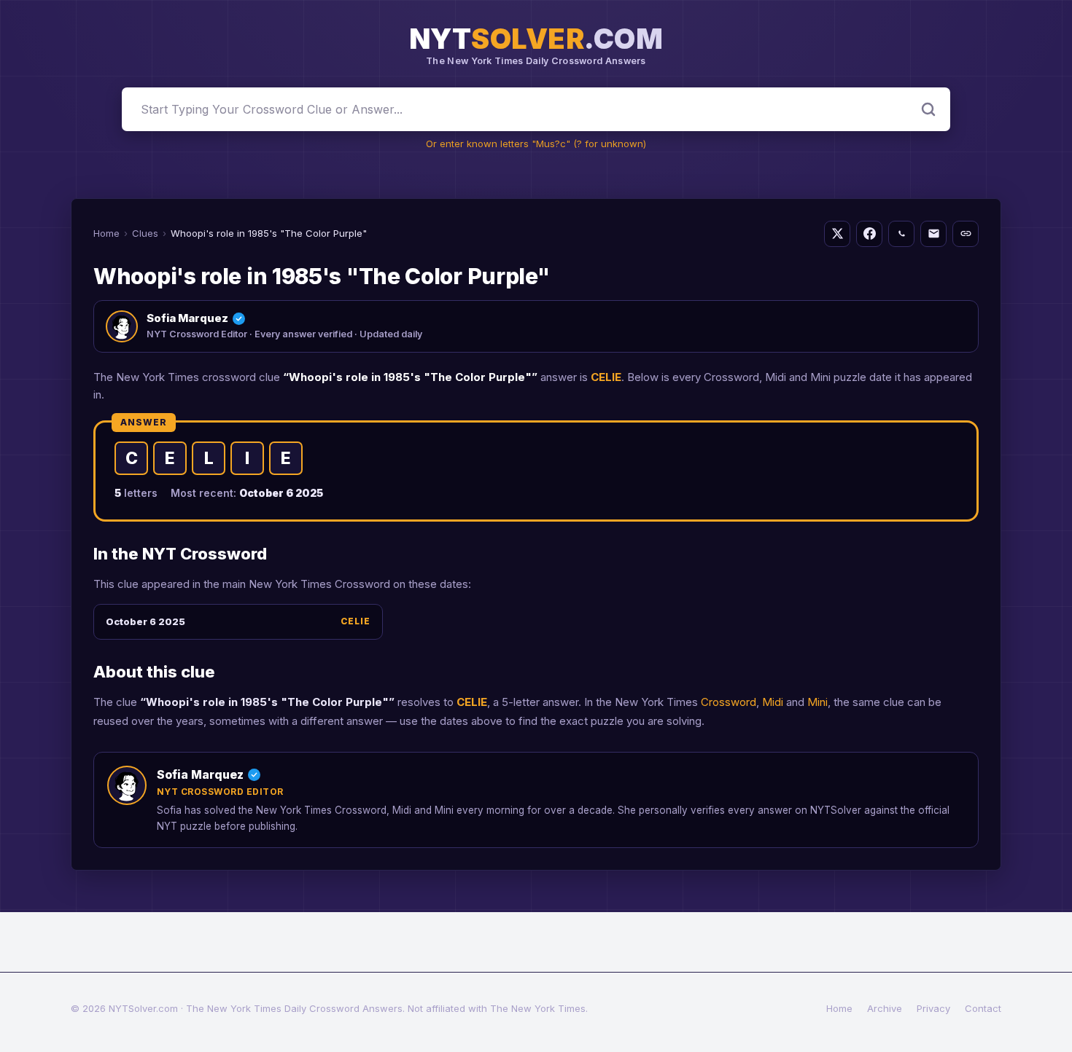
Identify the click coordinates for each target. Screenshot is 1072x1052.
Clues (145, 233)
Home (106, 233)
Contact (983, 1008)
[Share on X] (837, 234)
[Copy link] (965, 234)
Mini (817, 702)
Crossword (728, 702)
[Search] (928, 109)
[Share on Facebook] (869, 234)
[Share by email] (933, 234)
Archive (884, 1008)
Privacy (933, 1008)
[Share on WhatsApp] (901, 234)
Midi (772, 702)
